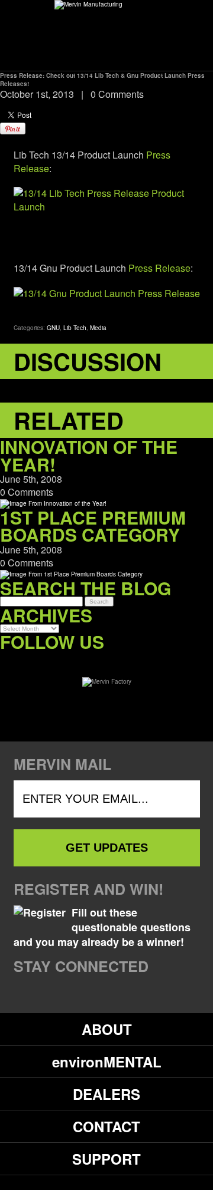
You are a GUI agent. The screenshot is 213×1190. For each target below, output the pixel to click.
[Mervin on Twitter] (33, 660)
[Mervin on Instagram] (82, 660)
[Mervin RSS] (106, 660)
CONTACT (106, 1126)
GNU (53, 328)
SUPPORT (106, 1159)
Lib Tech (74, 328)
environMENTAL (107, 1061)
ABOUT (107, 1029)
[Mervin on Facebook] (9, 660)
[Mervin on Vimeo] (58, 660)
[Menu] (179, 34)
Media (98, 328)
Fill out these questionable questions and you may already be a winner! (102, 927)
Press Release (159, 268)
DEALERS (106, 1094)
